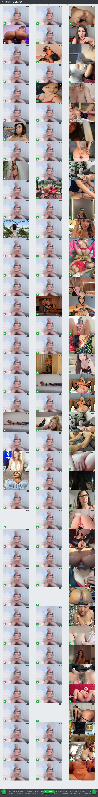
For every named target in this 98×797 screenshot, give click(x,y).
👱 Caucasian (21, 791)
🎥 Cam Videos (72, 793)
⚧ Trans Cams (17, 793)
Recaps (51, 795)
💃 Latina (15, 791)
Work (48, 795)
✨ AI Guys (56, 793)
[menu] (3, 791)
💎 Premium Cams (26, 793)
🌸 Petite (72, 791)
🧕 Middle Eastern (29, 791)
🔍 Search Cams (87, 793)
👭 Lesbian (82, 791)
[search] (94, 791)
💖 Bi (87, 791)
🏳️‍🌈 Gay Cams (10, 793)
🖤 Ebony (9, 791)
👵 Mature (37, 791)
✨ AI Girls (42, 793)
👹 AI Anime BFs (64, 793)
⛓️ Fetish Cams (34, 793)
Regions (44, 795)
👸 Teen (42, 791)
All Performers (55, 795)
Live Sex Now (49, 791)
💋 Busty (77, 791)
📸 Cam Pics (80, 793)
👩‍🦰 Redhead (61, 791)
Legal (60, 795)
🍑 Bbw (66, 791)
